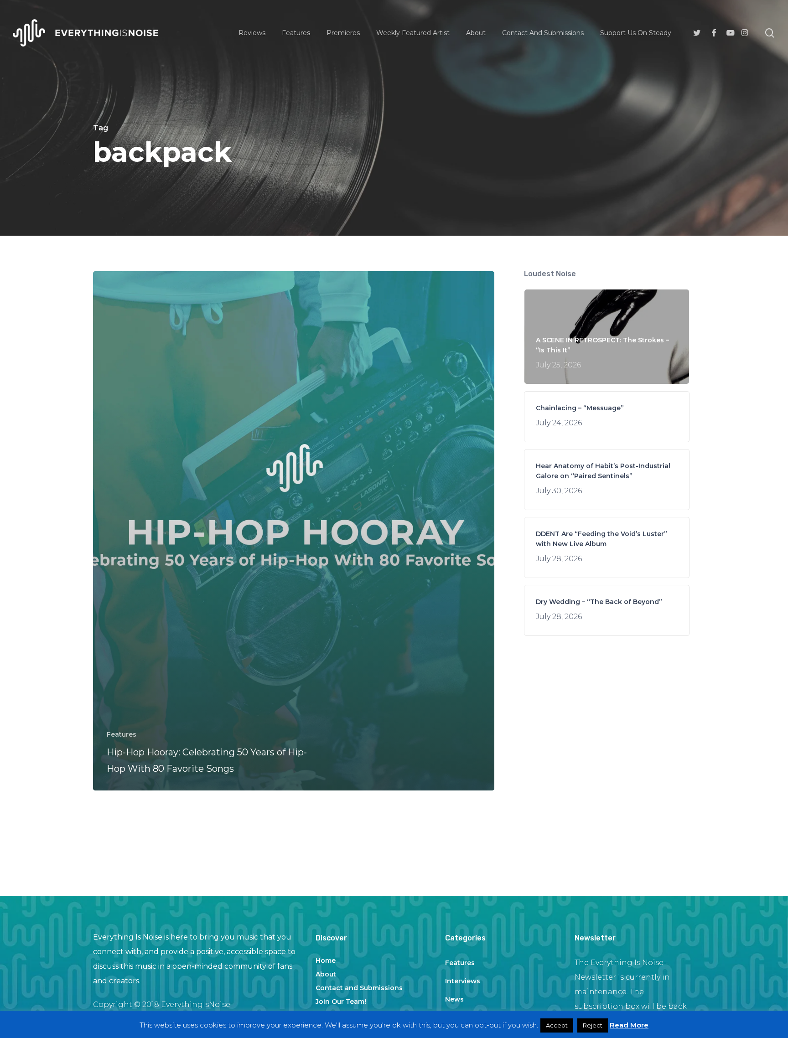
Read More (629, 1025)
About (326, 974)
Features (121, 734)
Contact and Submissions (359, 988)
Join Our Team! (341, 1001)
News (454, 999)
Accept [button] (557, 1025)
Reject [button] (592, 1025)
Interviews (462, 981)
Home (326, 960)
